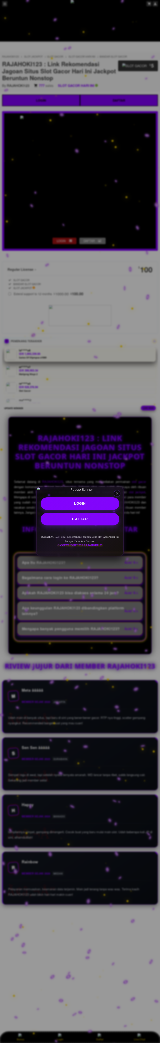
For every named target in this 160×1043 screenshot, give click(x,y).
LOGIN (80, 503)
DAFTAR (80, 519)
